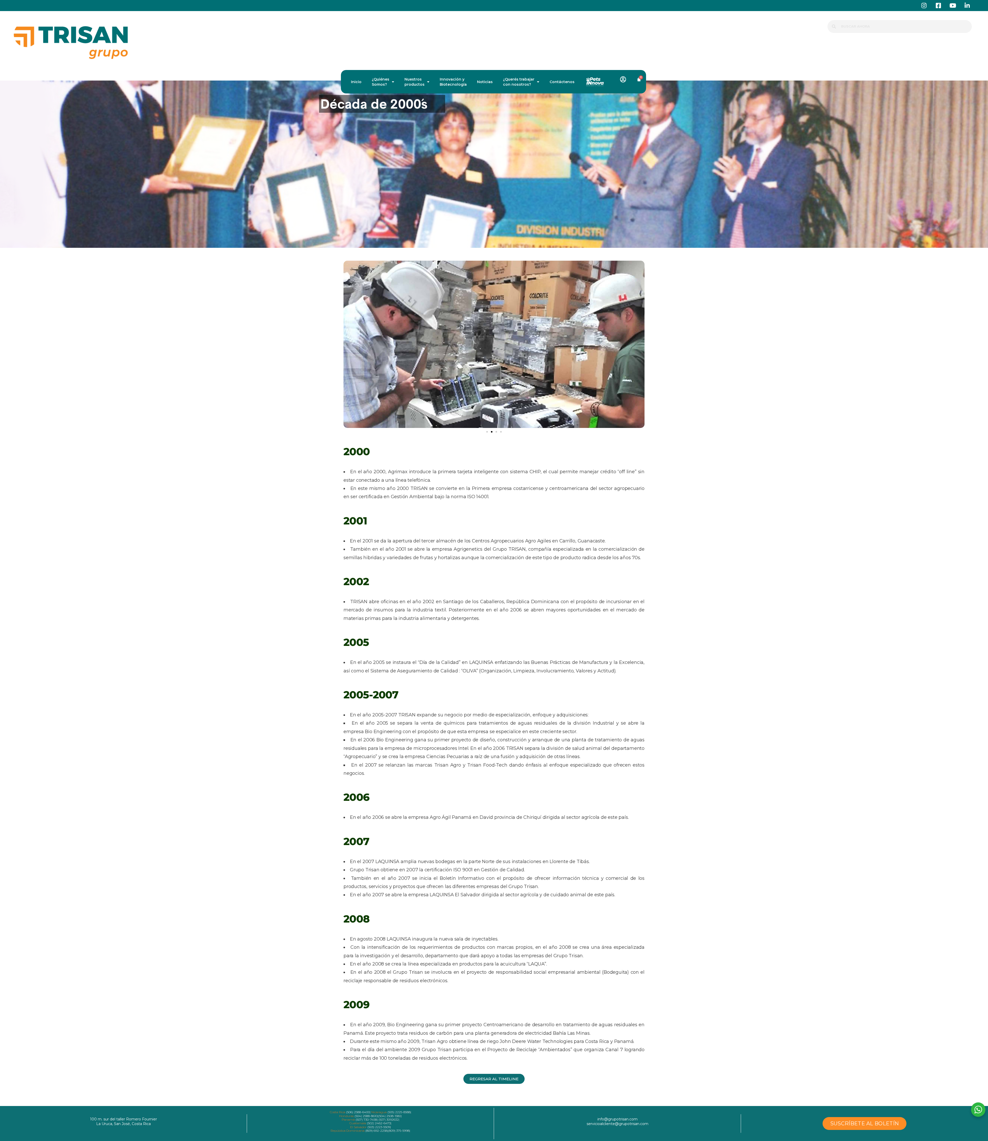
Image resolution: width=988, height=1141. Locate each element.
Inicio (356, 82)
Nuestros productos (414, 82)
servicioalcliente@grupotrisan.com (617, 1123)
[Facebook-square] (938, 5)
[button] (487, 432)
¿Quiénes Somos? (380, 82)
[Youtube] (953, 5)
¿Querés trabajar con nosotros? (518, 82)
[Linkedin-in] (967, 5)
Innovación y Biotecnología (453, 82)
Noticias (485, 82)
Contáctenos (562, 82)
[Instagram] (924, 5)
